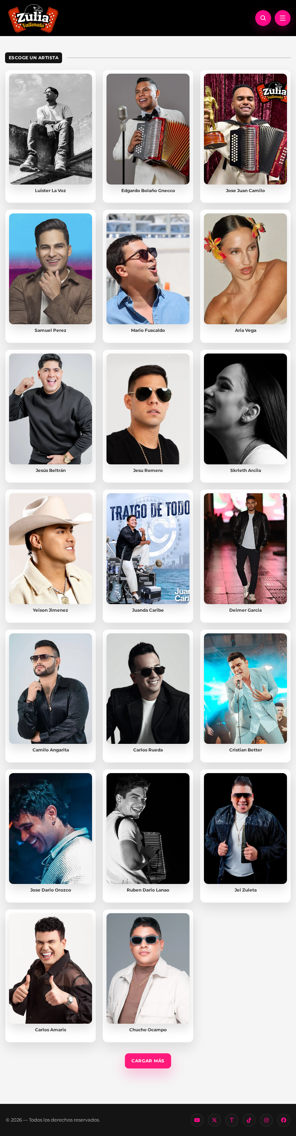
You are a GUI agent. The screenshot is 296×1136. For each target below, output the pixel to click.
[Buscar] (263, 18)
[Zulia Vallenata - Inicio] (33, 18)
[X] (214, 1120)
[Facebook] (283, 1120)
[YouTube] (197, 1120)
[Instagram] (266, 1120)
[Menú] (283, 18)
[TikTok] (249, 1120)
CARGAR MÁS (148, 1060)
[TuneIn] (231, 1120)
